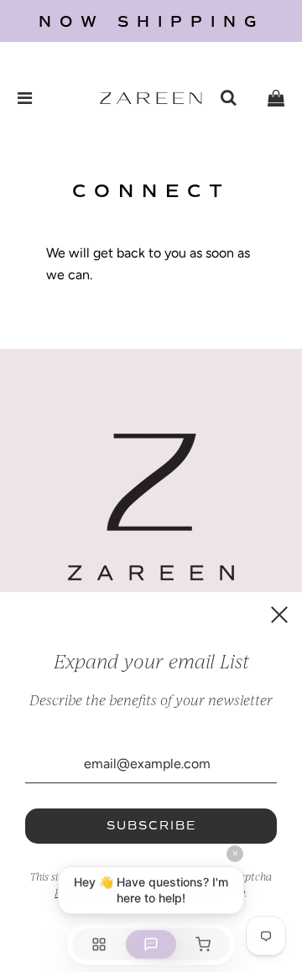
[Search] (228, 98)
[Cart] (276, 98)
